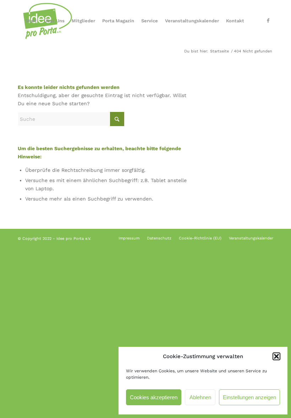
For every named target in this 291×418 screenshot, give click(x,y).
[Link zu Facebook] (268, 20)
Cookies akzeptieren (153, 397)
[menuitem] (31, 20)
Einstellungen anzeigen (249, 397)
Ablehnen (200, 397)
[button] (276, 356)
